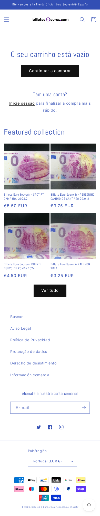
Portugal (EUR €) (47, 461)
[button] (6, 19)
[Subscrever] (83, 408)
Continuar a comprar (50, 70)
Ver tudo (50, 290)
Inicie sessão (22, 103)
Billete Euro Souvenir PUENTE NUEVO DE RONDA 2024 (23, 266)
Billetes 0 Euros (40, 507)
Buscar (16, 316)
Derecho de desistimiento (33, 363)
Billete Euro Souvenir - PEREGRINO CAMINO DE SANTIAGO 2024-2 (73, 197)
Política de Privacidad (30, 340)
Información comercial (30, 375)
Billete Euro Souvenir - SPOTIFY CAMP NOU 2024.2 (24, 197)
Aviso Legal (20, 328)
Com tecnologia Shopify (64, 507)
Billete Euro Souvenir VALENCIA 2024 (71, 266)
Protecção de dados (28, 351)
